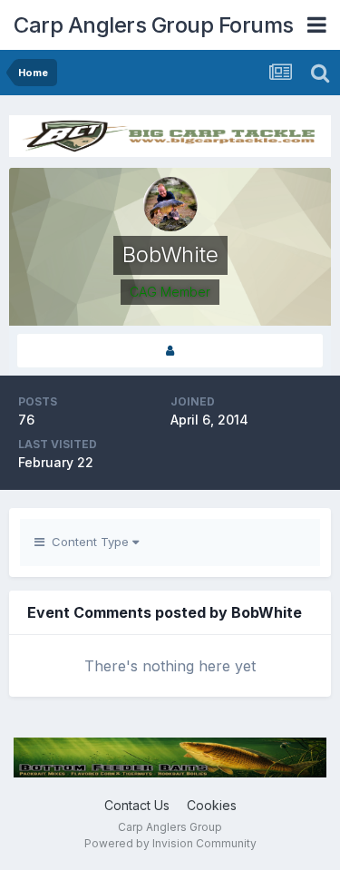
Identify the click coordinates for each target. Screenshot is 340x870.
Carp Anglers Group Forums (154, 25)
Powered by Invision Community (170, 843)
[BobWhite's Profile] (170, 350)
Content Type (88, 541)
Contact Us (137, 805)
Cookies (212, 805)
